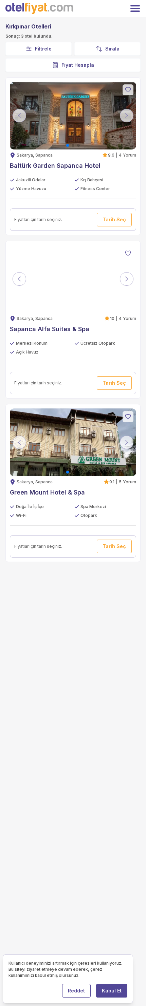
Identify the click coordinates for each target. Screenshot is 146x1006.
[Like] (128, 89)
